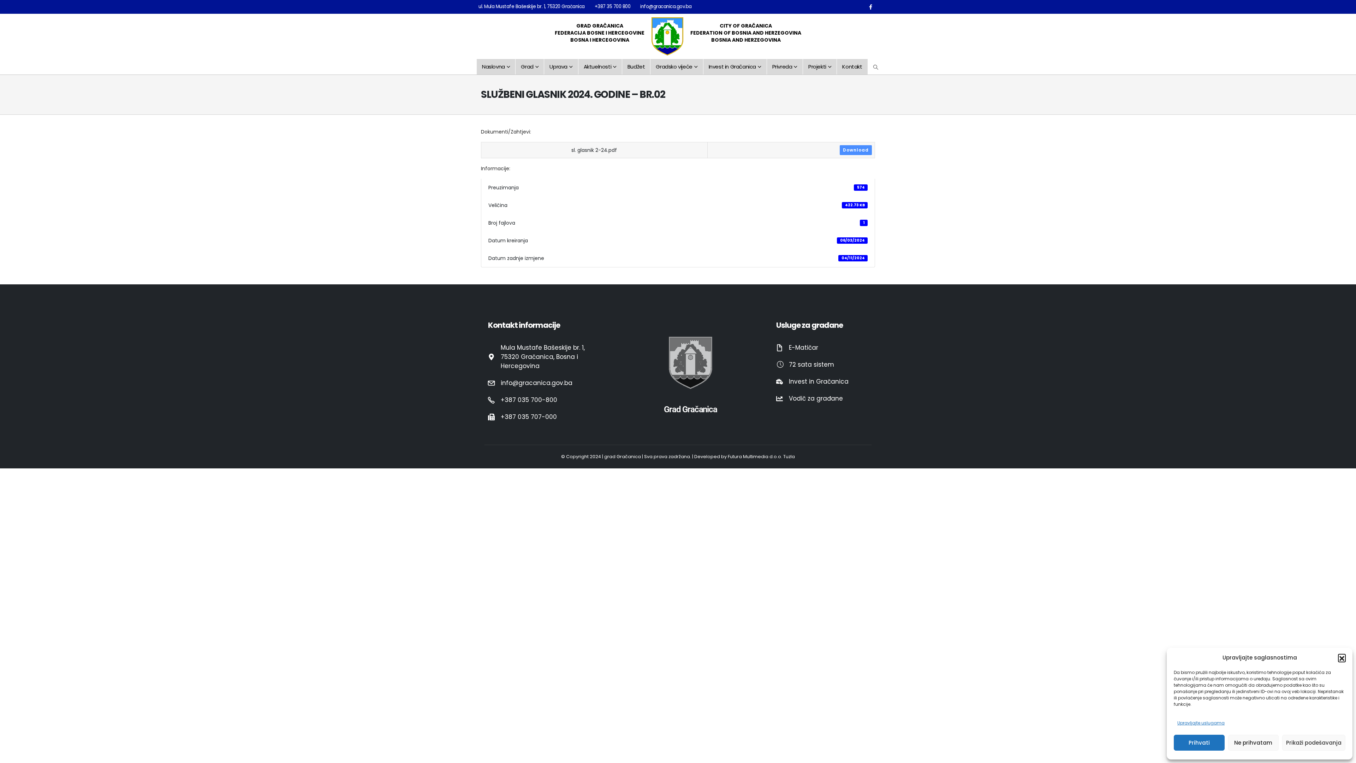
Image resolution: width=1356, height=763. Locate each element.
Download (856, 150)
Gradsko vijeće (674, 66)
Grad (527, 66)
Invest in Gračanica (732, 66)
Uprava (558, 66)
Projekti (817, 66)
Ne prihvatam (1253, 742)
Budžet (636, 66)
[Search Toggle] (876, 67)
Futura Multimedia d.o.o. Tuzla (761, 457)
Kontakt (852, 66)
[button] (1341, 657)
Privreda (782, 66)
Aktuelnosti (598, 66)
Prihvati (1199, 742)
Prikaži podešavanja (1314, 742)
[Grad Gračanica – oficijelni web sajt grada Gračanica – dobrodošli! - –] (667, 36)
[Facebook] (870, 7)
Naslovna (493, 66)
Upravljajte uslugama (1201, 723)
